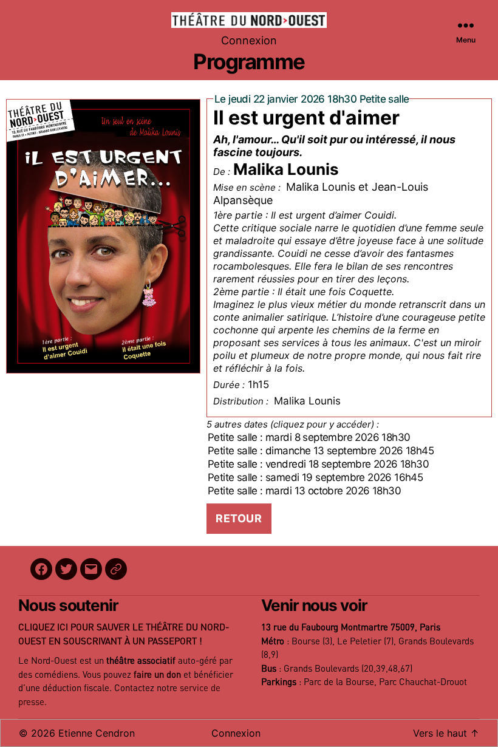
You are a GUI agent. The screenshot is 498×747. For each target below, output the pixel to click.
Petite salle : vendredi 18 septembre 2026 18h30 (318, 464)
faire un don (157, 675)
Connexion (249, 40)
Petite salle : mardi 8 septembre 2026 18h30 (309, 437)
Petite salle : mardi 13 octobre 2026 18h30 (304, 491)
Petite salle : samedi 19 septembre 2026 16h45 (315, 477)
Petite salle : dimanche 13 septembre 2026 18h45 (321, 451)
